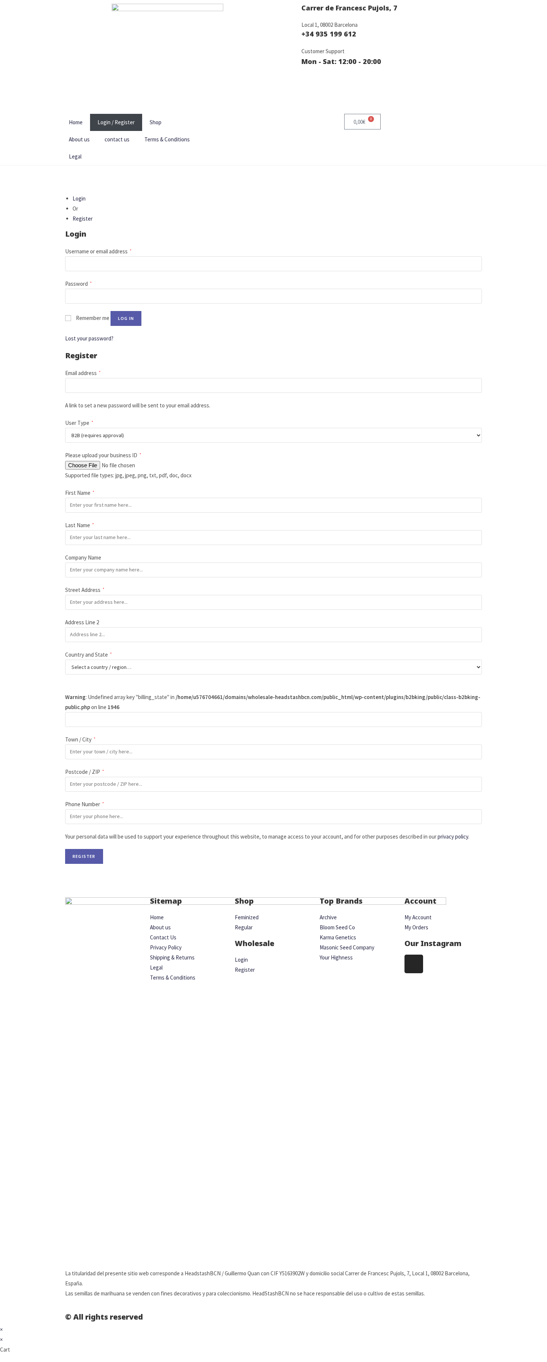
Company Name (83, 557)
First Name (79, 492)
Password (78, 283)
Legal (75, 156)
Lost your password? (89, 338)
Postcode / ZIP (84, 771)
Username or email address (98, 251)
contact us (117, 139)
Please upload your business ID (103, 455)
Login (79, 198)
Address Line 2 (82, 622)
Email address (82, 372)
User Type (79, 422)
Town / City (80, 739)
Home (76, 122)
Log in (126, 318)
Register (83, 218)
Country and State (88, 654)
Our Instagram (432, 943)
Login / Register (116, 122)
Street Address (84, 589)
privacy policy (453, 836)
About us (79, 139)
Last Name (79, 525)
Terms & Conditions (167, 139)
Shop (155, 122)
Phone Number (84, 804)
